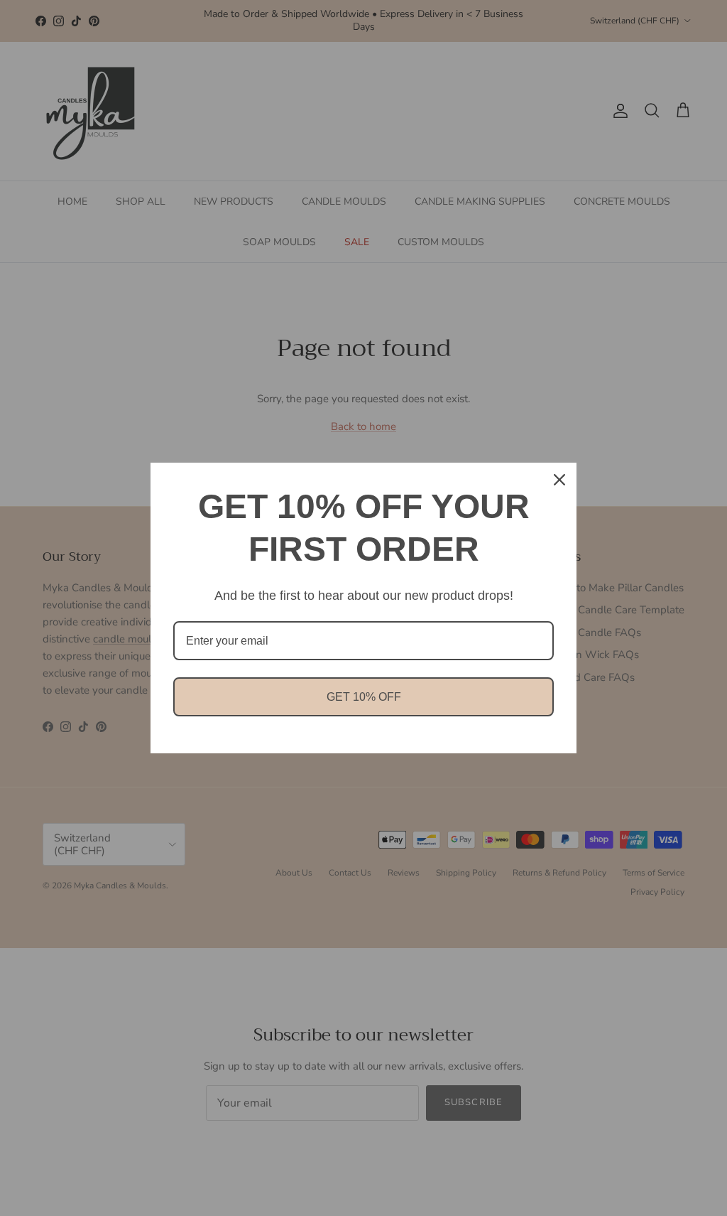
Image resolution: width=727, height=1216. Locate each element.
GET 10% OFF (364, 697)
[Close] (559, 480)
